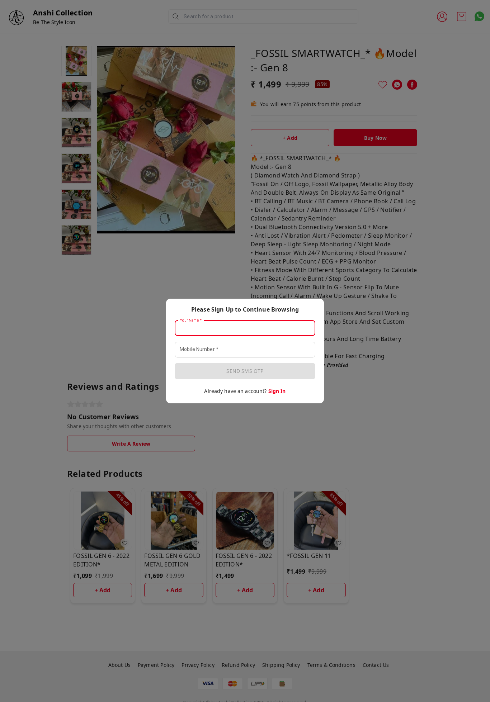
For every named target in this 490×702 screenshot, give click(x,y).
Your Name (191, 320)
